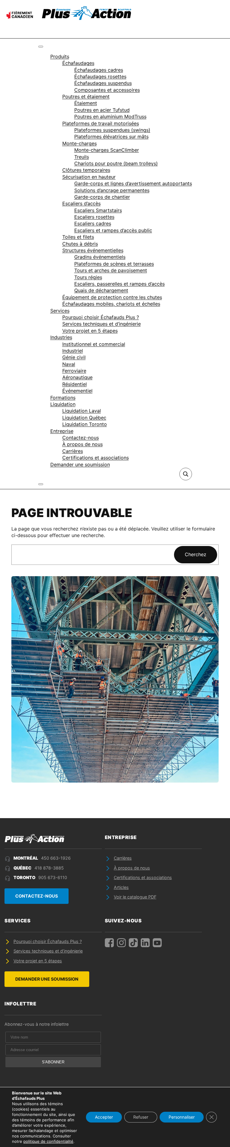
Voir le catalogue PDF (135, 896)
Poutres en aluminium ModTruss (110, 116)
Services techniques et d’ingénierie (101, 324)
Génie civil (74, 357)
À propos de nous (82, 444)
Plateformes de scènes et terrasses (114, 264)
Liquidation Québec (84, 418)
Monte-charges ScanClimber (106, 150)
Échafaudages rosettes (100, 76)
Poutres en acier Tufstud (102, 110)
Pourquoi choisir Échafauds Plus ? (100, 317)
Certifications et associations (95, 458)
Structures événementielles (92, 250)
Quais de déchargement (101, 290)
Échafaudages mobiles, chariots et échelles (111, 304)
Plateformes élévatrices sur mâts (111, 136)
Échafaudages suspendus (103, 83)
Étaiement (85, 103)
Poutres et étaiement (86, 96)
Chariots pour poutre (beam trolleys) (116, 163)
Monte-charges (79, 143)
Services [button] (59, 311)
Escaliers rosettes (94, 217)
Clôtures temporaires (86, 170)
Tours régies (88, 277)
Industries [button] (61, 337)
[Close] (40, 484)
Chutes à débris (80, 244)
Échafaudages (78, 63)
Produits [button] (59, 56)
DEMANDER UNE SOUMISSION (46, 979)
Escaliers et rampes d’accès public (113, 230)
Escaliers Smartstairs (98, 210)
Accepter (104, 1117)
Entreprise (61, 431)
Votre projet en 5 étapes (90, 331)
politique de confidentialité (48, 1141)
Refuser (140, 1117)
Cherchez (195, 554)
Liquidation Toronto (84, 424)
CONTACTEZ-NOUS (36, 895)
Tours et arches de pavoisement (110, 270)
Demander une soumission (80, 464)
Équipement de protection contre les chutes (112, 297)
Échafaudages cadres (98, 70)
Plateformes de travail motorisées (100, 123)
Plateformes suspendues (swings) (112, 130)
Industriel (72, 351)
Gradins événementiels (99, 257)
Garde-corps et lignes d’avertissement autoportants (133, 183)
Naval (68, 364)
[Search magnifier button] (185, 474)
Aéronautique (77, 377)
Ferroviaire (74, 371)
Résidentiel (74, 384)
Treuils (81, 157)
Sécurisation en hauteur (89, 177)
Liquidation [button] (62, 404)
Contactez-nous (80, 438)
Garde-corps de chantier (102, 197)
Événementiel (77, 391)
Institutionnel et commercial (93, 344)
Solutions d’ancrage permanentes (111, 190)
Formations (62, 398)
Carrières (72, 451)
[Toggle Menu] (40, 46)
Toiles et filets (78, 237)
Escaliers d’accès (81, 203)
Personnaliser (182, 1117)
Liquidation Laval (81, 411)
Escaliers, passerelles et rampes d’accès (119, 284)
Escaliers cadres (92, 223)
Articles (121, 887)
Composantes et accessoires (107, 90)
